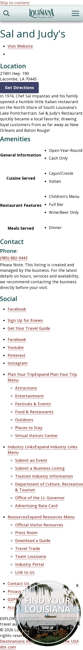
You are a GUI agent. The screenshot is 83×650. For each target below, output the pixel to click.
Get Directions (19, 87)
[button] (42, 449)
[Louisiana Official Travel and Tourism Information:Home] (41, 14)
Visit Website (20, 46)
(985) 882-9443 (13, 258)
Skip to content (15, 2)
